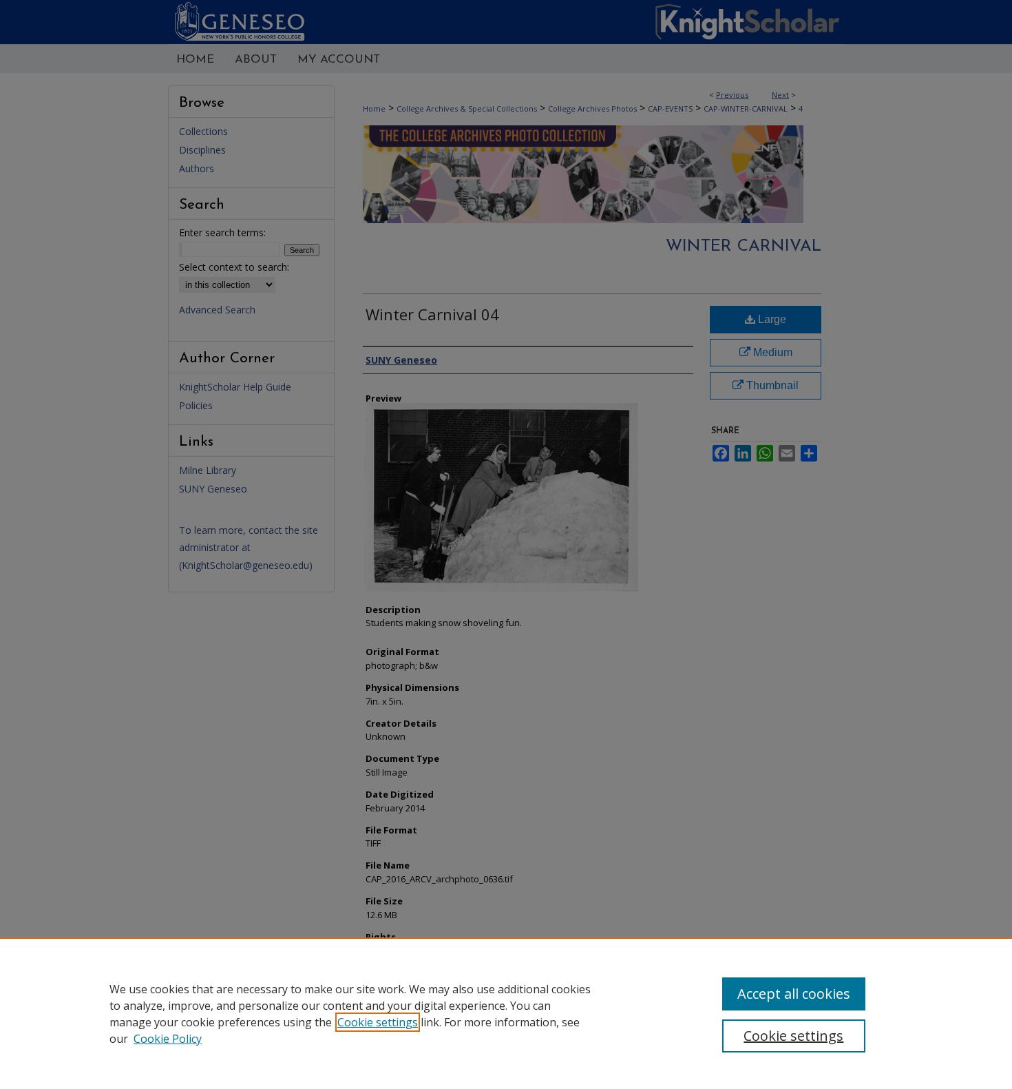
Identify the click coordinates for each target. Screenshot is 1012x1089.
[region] (506, 1013)
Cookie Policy (168, 1038)
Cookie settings (377, 1022)
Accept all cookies (793, 993)
